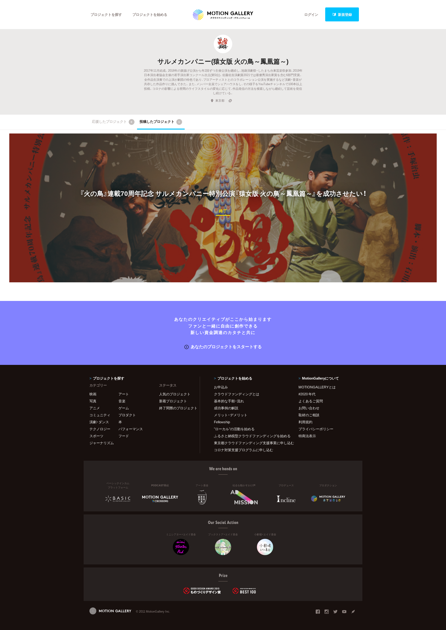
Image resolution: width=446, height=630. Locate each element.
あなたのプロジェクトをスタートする (226, 346)
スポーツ (96, 435)
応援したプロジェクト (112, 121)
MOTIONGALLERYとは (317, 387)
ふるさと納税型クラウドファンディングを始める (250, 435)
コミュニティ (99, 414)
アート (123, 394)
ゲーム (123, 407)
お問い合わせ (308, 407)
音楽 (121, 400)
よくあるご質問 (310, 400)
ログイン (311, 14)
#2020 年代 (306, 394)
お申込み (221, 387)
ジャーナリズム (101, 442)
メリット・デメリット (230, 414)
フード (123, 435)
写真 (92, 400)
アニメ (94, 407)
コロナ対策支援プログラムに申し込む (243, 449)
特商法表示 (307, 435)
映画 (92, 394)
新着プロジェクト (173, 400)
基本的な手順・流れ (229, 400)
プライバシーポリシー (315, 428)
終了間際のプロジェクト (176, 407)
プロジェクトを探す (106, 14)
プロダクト (127, 414)
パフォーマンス (130, 428)
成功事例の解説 (226, 407)
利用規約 (305, 421)
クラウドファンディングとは (236, 394)
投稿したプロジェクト (160, 121)
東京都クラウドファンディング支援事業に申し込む (250, 442)
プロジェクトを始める (149, 14)
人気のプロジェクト (174, 394)
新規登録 (345, 14)
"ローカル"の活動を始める (234, 428)
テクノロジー (99, 428)
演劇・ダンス (99, 421)
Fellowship (222, 421)
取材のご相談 (308, 414)
